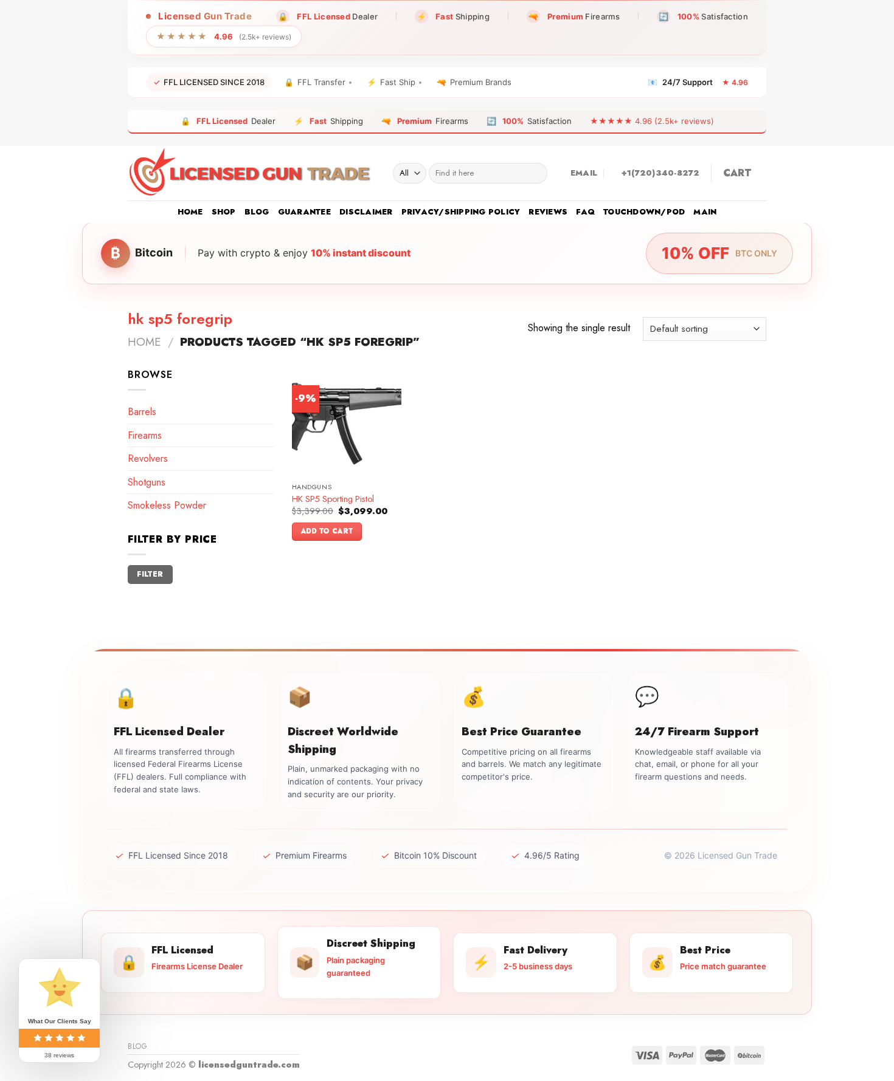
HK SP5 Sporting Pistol (333, 499)
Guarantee (304, 212)
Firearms (145, 435)
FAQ (585, 212)
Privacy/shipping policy (461, 212)
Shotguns (146, 482)
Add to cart (327, 531)
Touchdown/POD (644, 212)
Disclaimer (366, 212)
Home (190, 212)
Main (704, 212)
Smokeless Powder (167, 505)
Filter (150, 574)
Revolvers (148, 458)
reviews (547, 212)
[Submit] (535, 173)
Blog (256, 212)
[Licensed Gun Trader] (251, 173)
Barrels (142, 412)
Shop (224, 212)
